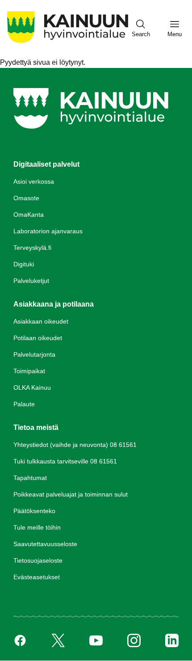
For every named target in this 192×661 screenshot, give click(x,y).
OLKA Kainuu (32, 387)
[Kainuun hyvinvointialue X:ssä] (58, 640)
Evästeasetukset (36, 577)
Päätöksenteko (34, 510)
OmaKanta (28, 214)
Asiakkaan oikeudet (40, 321)
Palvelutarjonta (34, 354)
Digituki (23, 264)
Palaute (24, 404)
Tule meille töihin (37, 527)
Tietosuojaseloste (38, 560)
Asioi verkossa (33, 181)
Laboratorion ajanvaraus (48, 231)
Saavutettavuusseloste (45, 543)
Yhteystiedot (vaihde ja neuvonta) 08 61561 (75, 444)
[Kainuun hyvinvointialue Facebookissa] (20, 640)
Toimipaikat (29, 371)
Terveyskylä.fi (32, 247)
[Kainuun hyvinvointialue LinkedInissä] (172, 640)
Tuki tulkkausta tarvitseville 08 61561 (65, 461)
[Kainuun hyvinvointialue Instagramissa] (134, 640)
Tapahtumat (30, 477)
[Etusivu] (67, 42)
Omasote (26, 198)
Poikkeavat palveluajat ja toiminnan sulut (70, 494)
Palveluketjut (31, 280)
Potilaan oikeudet (37, 337)
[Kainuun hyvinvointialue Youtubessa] (96, 640)
